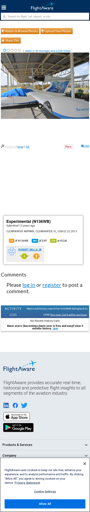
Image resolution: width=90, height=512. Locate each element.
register (51, 285)
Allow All (45, 503)
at (59, 240)
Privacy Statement (27, 482)
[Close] (85, 463)
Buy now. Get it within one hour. (69, 314)
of (40, 240)
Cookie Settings (45, 491)
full (27, 146)
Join (55, 328)
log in (28, 285)
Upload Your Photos (58, 31)
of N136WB (19, 240)
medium (10, 146)
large (20, 146)
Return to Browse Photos (21, 31)
